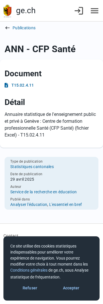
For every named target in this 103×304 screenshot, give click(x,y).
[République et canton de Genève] (7, 10)
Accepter (71, 288)
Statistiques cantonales (32, 166)
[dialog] (51, 268)
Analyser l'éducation (28, 204)
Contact (10, 235)
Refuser (30, 288)
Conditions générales (28, 270)
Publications (24, 28)
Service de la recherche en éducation (43, 192)
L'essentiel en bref (65, 204)
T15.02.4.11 (22, 85)
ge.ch (25, 10)
